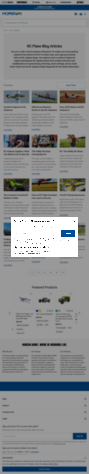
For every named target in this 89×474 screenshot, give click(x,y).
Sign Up (68, 233)
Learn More (46, 251)
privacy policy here (38, 243)
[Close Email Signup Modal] (73, 220)
